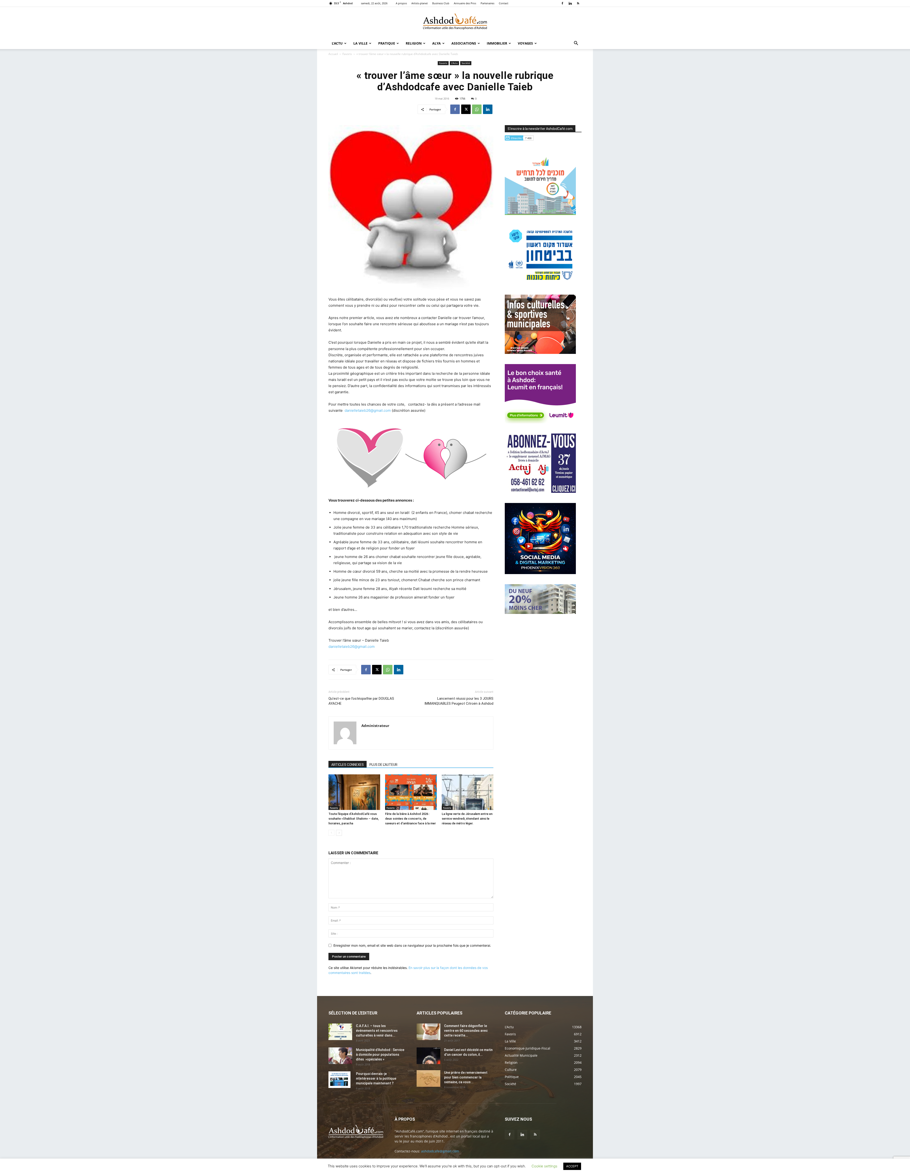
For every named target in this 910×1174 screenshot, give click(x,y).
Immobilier (497, 43)
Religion (414, 43)
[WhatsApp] (477, 109)
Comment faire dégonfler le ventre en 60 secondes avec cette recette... (466, 1030)
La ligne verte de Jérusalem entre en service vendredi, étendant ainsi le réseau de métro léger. (467, 818)
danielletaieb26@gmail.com (368, 410)
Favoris (347, 54)
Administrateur (375, 725)
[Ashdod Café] (455, 22)
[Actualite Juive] (540, 491)
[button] (576, 43)
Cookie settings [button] (544, 1166)
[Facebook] (562, 3)
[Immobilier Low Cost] (540, 612)
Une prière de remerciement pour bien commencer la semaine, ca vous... (465, 1077)
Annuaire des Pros (465, 3)
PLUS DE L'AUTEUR (383, 765)
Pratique (386, 43)
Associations (463, 43)
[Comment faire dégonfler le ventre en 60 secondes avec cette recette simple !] (428, 1031)
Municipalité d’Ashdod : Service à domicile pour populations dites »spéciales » (380, 1054)
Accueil (333, 54)
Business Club (440, 3)
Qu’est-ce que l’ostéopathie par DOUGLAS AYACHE (361, 701)
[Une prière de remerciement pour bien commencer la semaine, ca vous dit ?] (428, 1078)
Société (466, 63)
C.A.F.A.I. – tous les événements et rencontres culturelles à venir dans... (377, 1030)
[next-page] (339, 833)
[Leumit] (540, 422)
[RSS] (578, 3)
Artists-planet (419, 3)
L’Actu (337, 43)
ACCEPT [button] (572, 1166)
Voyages (525, 43)
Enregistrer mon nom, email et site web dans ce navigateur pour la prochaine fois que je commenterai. (412, 945)
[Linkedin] (570, 3)
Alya (436, 43)
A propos (401, 3)
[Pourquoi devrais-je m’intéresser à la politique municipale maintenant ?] (339, 1079)
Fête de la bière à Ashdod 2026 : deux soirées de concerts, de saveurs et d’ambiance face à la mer (410, 818)
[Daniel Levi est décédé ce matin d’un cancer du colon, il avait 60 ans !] (428, 1055)
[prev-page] (331, 833)
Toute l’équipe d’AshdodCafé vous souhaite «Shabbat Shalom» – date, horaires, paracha (353, 818)
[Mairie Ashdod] (540, 283)
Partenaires (487, 3)
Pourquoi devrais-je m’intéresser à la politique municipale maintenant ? (376, 1078)
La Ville (360, 43)
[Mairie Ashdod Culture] (540, 352)
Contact (503, 3)
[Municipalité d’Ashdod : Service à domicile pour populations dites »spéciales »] (340, 1055)
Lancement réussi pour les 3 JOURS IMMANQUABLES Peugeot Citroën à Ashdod (458, 701)
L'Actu (454, 63)
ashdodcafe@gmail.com (440, 1151)
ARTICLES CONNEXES (347, 765)
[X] (466, 109)
